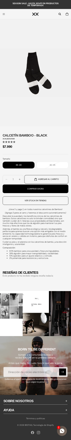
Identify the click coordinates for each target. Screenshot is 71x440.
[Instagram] (38, 433)
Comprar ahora (35, 188)
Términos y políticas (35, 418)
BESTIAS (28, 425)
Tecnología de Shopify (43, 425)
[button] (9, 142)
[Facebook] (33, 433)
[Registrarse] (62, 372)
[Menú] (4, 14)
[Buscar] (59, 14)
